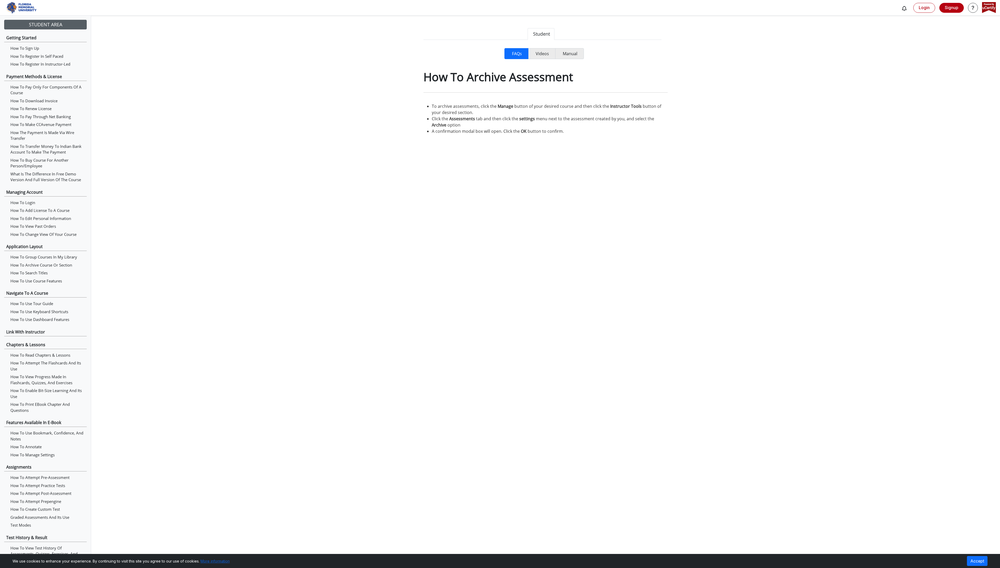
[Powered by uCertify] (989, 8)
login (924, 7)
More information (215, 561)
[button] (904, 8)
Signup (951, 7)
